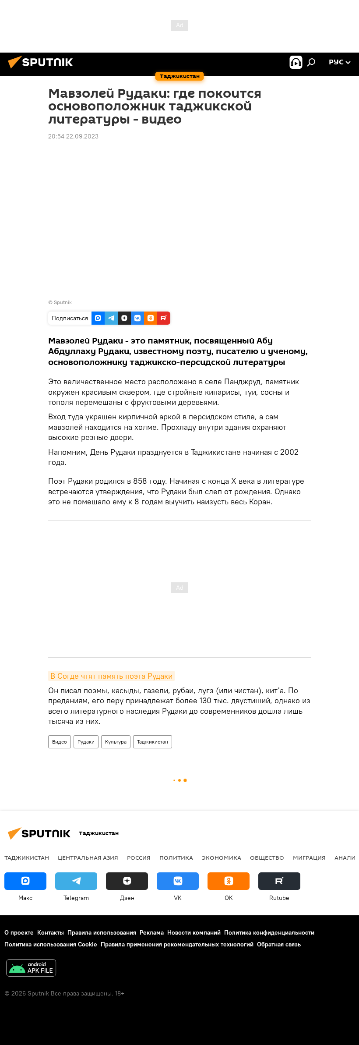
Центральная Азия (88, 857)
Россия (139, 857)
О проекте (19, 932)
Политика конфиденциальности (269, 932)
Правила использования (101, 932)
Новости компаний (194, 932)
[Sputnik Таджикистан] (42, 70)
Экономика (221, 857)
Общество (267, 857)
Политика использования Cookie (50, 944)
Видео (59, 741)
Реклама (152, 932)
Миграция (309, 857)
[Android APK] (31, 969)
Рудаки (86, 741)
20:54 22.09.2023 (73, 136)
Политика (176, 857)
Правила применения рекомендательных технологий (177, 944)
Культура (116, 741)
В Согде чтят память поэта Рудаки (111, 676)
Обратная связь (279, 944)
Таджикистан (152, 741)
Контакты (50, 932)
